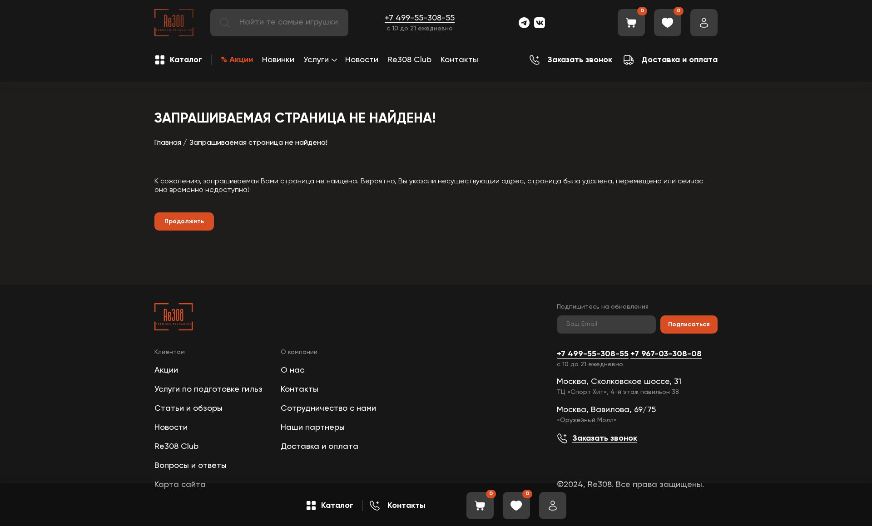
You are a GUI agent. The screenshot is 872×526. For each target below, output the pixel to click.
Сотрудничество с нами (328, 408)
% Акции (237, 60)
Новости (361, 60)
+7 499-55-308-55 (420, 18)
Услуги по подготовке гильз (208, 389)
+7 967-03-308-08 (666, 354)
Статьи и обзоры (188, 408)
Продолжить (184, 221)
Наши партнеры (313, 427)
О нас (292, 370)
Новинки (278, 60)
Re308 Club (409, 60)
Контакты (459, 60)
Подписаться (689, 324)
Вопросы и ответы (190, 466)
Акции (166, 370)
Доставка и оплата (319, 446)
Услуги (316, 60)
